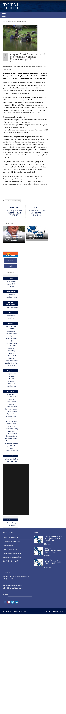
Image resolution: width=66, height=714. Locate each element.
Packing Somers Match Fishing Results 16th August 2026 (53, 538)
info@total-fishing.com (10, 579)
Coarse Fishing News (9, 541)
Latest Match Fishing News (13, 200)
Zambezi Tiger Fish (11, 363)
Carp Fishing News (9, 537)
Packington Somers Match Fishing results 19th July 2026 (52, 550)
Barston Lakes (11, 394)
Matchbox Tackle (11, 297)
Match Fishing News (17, 62)
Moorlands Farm (11, 441)
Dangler (11, 286)
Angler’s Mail (11, 374)
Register (10, 261)
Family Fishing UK (11, 343)
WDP (61, 611)
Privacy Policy (11, 523)
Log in (11, 266)
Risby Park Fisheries (11, 451)
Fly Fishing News (8, 549)
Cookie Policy (11, 525)
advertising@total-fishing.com (13, 588)
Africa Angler (11, 331)
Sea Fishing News (8, 561)
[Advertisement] (16, 489)
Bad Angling (11, 376)
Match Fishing (11, 386)
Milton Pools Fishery (11, 429)
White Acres (11, 431)
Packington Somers (11, 438)
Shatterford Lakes (11, 421)
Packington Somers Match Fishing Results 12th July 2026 (52, 562)
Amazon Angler (11, 365)
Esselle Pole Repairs (11, 307)
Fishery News (7, 545)
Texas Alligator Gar (11, 361)
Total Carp (11, 384)
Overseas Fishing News (10, 557)
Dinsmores (11, 295)
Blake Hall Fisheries (11, 443)
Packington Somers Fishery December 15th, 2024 (35, 235)
